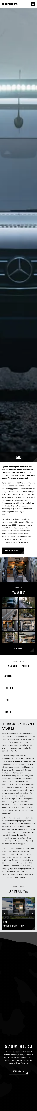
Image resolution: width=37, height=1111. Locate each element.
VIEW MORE (18, 648)
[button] (5, 913)
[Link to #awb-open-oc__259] (33, 4)
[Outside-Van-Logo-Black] (10, 4)
